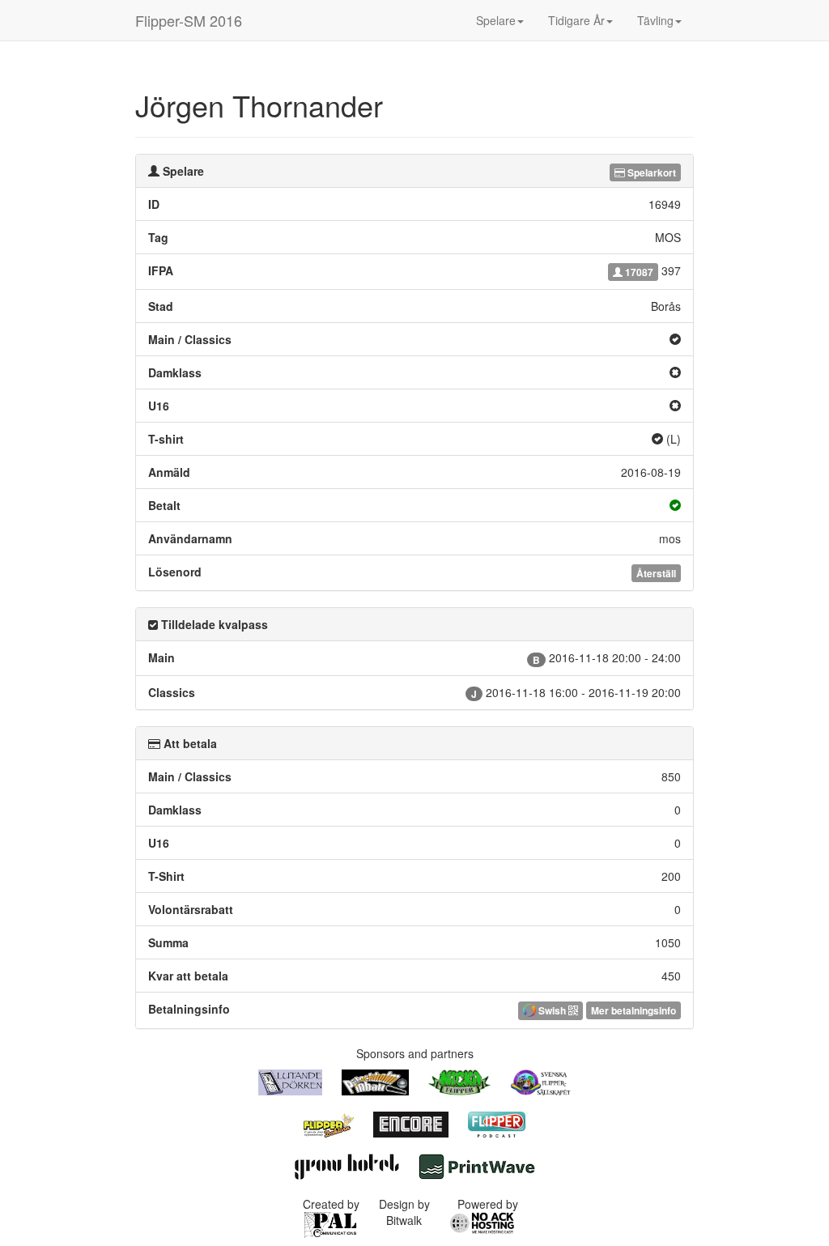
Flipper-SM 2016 (188, 20)
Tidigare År (576, 20)
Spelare (496, 20)
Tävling (655, 20)
